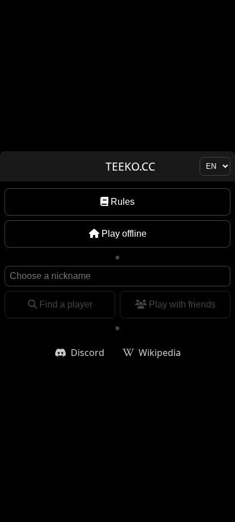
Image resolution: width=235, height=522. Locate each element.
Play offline (124, 233)
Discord (87, 352)
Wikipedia (160, 352)
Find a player (65, 304)
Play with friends (182, 304)
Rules (123, 202)
